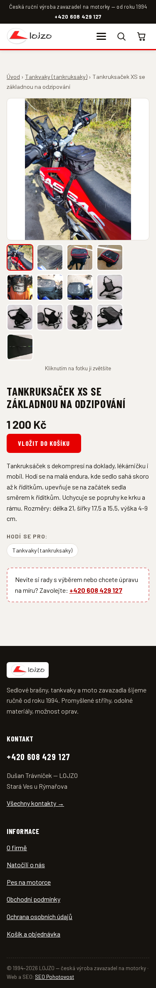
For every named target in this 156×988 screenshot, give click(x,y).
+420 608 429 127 (77, 16)
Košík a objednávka (33, 934)
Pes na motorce (29, 882)
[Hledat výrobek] (121, 36)
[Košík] (141, 36)
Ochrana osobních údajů (39, 916)
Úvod (13, 76)
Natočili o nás (26, 864)
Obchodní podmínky (33, 899)
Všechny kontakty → (35, 803)
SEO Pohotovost (54, 976)
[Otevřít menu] (101, 36)
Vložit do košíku (43, 443)
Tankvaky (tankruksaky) (56, 76)
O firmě (17, 847)
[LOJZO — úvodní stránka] (29, 36)
